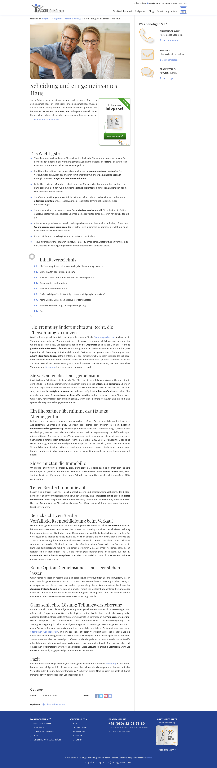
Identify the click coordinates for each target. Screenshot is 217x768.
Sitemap (77, 739)
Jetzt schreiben (169, 59)
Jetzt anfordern (169, 40)
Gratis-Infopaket (123, 11)
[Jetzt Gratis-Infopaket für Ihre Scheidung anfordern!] (167, 736)
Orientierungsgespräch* (48, 739)
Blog (151, 11)
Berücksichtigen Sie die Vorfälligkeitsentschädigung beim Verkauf (72, 294)
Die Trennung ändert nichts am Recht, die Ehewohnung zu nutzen (72, 266)
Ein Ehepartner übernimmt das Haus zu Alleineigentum (67, 277)
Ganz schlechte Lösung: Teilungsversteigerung (63, 305)
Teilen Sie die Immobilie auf (53, 288)
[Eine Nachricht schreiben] (147, 55)
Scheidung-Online (44, 731)
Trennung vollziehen (104, 337)
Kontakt (77, 735)
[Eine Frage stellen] (147, 73)
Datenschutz (80, 727)
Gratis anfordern (113, 136)
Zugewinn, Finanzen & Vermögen (68, 18)
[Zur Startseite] (57, 8)
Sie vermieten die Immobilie (53, 282)
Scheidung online (167, 11)
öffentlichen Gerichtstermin (44, 631)
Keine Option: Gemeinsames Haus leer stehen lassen (66, 299)
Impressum (79, 731)
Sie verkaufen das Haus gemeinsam (57, 271)
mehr (149, 758)
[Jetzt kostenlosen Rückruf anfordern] (147, 36)
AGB (75, 723)
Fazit (42, 310)
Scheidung (50, 367)
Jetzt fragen (167, 78)
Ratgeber (140, 11)
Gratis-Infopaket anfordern (47, 119)
